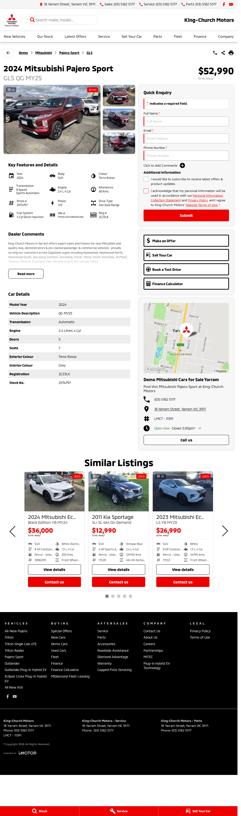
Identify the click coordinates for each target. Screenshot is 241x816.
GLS (89, 53)
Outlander (12, 663)
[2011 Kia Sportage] (118, 491)
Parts (157, 36)
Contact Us (54, 582)
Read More (26, 274)
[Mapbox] (156, 369)
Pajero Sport (69, 53)
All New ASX (14, 687)
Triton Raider (14, 650)
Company (226, 36)
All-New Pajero (16, 631)
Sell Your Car (132, 36)
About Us (150, 637)
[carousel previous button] (13, 530)
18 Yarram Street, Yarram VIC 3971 (180, 409)
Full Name (152, 113)
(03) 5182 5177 (164, 399)
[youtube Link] (231, 4)
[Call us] (215, 53)
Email (148, 130)
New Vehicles (14, 36)
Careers (149, 644)
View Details (54, 569)
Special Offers (61, 631)
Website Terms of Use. (202, 205)
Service (104, 36)
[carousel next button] (224, 530)
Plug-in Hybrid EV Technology (157, 665)
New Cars (58, 637)
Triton (9, 637)
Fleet (178, 36)
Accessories (106, 644)
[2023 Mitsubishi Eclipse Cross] (183, 491)
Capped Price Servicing (114, 670)
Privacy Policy (198, 200)
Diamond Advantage (112, 657)
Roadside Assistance (113, 650)
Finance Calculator (65, 670)
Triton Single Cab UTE (21, 644)
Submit (186, 215)
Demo (23, 53)
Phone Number (155, 147)
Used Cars (58, 650)
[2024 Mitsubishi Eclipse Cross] (54, 491)
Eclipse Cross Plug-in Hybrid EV (26, 678)
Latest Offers (75, 36)
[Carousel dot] (107, 596)
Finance (200, 36)
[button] (69, 119)
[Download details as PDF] (231, 53)
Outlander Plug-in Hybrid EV (26, 670)
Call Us (186, 440)
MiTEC (148, 657)
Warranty (104, 663)
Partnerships (153, 650)
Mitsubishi (43, 53)
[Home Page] (12, 19)
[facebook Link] (224, 4)
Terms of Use (200, 637)
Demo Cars (59, 644)
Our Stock (45, 36)
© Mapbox (220, 371)
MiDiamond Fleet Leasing (70, 676)
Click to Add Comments (160, 165)
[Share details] (223, 53)
